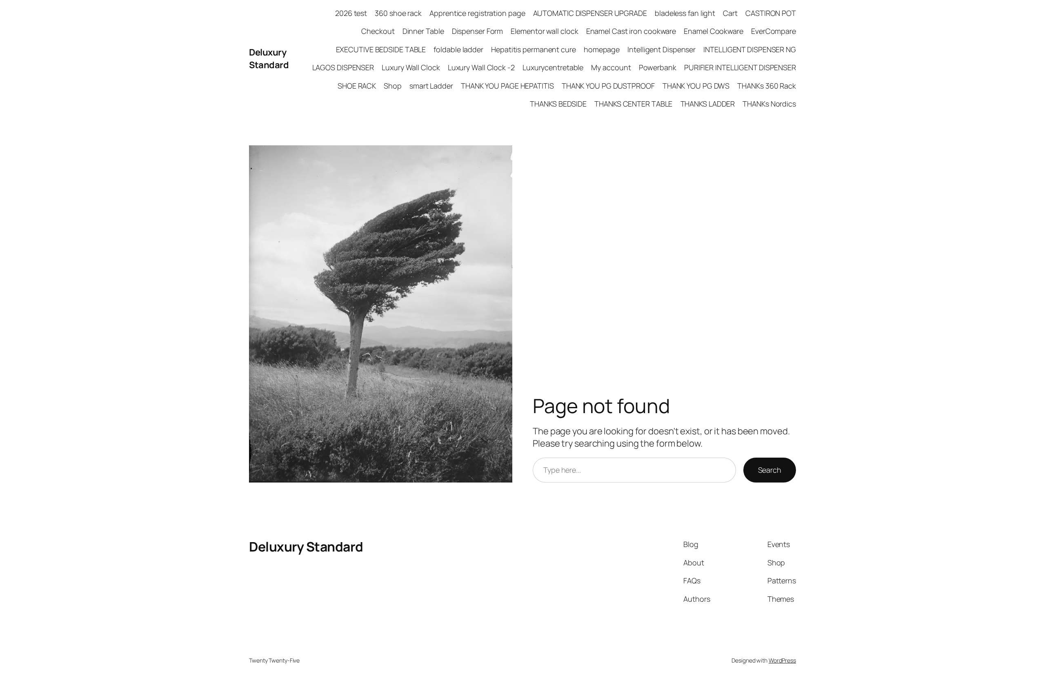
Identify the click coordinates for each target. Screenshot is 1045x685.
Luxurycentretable (552, 67)
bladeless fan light (685, 13)
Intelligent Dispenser (661, 49)
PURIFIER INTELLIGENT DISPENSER (740, 67)
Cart (730, 13)
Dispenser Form (477, 31)
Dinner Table (423, 31)
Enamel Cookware (713, 31)
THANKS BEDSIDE (558, 104)
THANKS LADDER (707, 104)
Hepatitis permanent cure (533, 49)
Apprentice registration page (477, 13)
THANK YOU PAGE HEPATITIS (507, 86)
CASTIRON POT (770, 13)
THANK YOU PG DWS (696, 86)
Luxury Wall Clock (411, 67)
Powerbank (657, 67)
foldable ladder (458, 49)
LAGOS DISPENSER (343, 67)
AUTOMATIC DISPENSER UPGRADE (590, 13)
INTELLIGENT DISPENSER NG (749, 49)
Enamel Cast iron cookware (631, 31)
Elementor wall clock (544, 31)
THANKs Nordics (769, 104)
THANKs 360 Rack (766, 86)
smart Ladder (431, 86)
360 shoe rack (398, 13)
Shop (393, 86)
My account (611, 67)
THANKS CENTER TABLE (633, 104)
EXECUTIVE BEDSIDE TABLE (381, 49)
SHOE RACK (357, 86)
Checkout (377, 31)
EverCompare (773, 31)
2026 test (351, 13)
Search (769, 470)
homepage (602, 49)
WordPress (782, 660)
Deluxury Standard (269, 58)
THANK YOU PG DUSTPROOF (608, 86)
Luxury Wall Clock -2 (481, 67)
